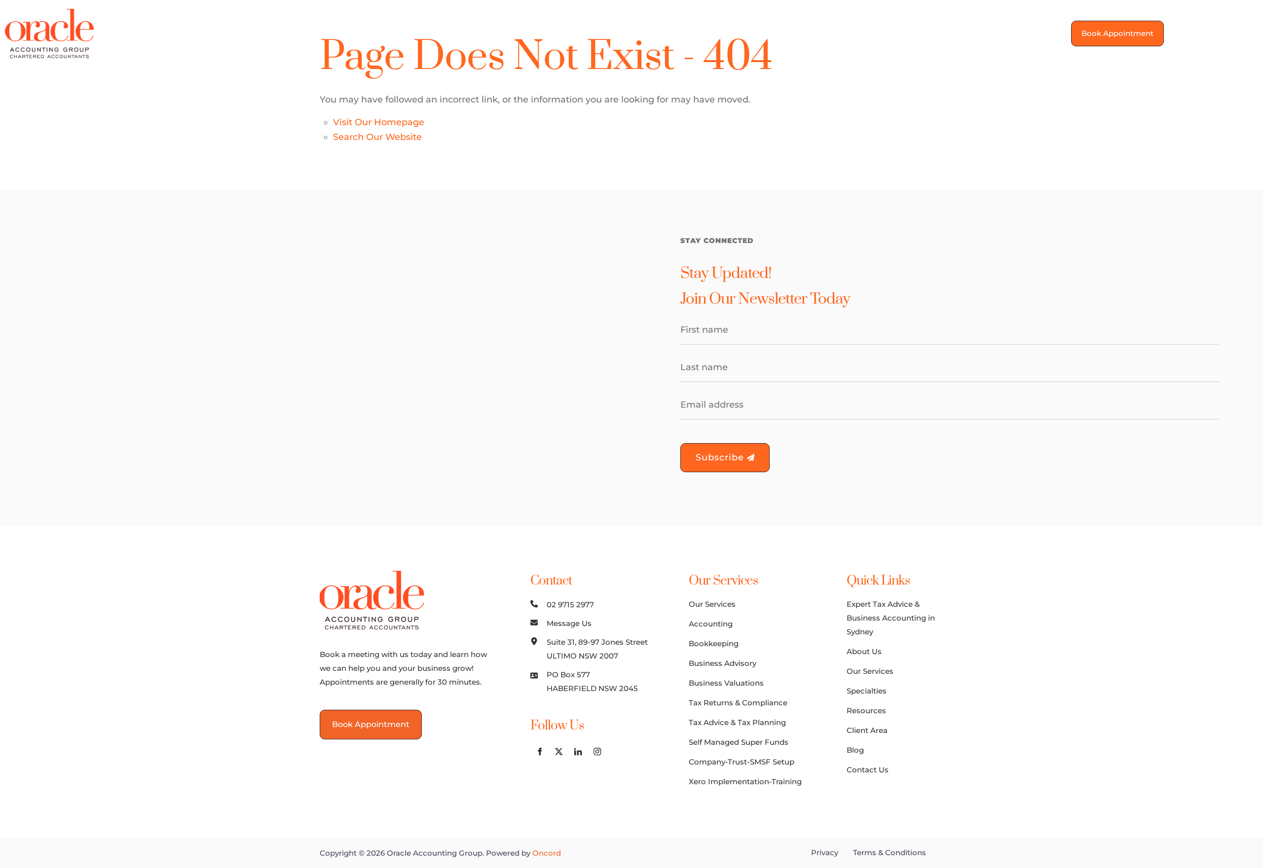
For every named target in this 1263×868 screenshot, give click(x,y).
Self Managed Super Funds (738, 742)
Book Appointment (1112, 27)
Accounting (711, 623)
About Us (413, 33)
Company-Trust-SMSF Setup (741, 761)
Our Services (482, 33)
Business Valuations (726, 683)
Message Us (569, 623)
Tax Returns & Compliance (738, 702)
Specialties (554, 33)
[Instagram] (1248, 32)
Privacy (824, 852)
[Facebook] (1191, 32)
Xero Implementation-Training (745, 781)
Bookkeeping (714, 643)
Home (357, 33)
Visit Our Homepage (378, 122)
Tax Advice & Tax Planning (737, 722)
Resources (622, 33)
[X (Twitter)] (1210, 32)
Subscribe (721, 457)
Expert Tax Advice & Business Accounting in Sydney (891, 617)
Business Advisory (722, 663)
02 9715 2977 (570, 604)
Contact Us (796, 33)
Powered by (523, 853)
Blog (743, 33)
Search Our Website (377, 137)
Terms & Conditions (889, 852)
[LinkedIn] (1229, 32)
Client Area (690, 33)
